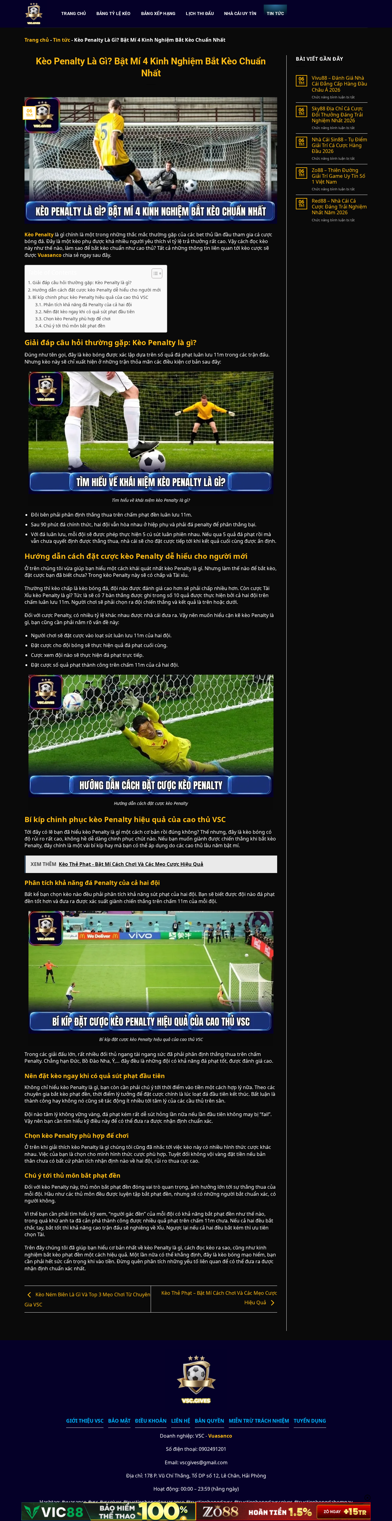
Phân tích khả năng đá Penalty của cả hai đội (87, 304)
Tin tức (275, 13)
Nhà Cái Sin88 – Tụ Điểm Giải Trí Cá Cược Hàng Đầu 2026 (339, 145)
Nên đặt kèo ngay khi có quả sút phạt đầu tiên (88, 311)
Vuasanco (220, 1435)
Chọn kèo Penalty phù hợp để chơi (77, 319)
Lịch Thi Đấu (199, 13)
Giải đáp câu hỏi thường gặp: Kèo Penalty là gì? (81, 282)
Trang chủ (73, 13)
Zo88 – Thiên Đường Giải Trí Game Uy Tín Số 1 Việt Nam (338, 176)
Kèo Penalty (39, 234)
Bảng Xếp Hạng (158, 13)
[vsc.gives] (34, 14)
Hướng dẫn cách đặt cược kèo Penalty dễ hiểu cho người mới (96, 290)
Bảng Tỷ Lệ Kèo (113, 13)
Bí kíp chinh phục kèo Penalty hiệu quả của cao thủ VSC (90, 297)
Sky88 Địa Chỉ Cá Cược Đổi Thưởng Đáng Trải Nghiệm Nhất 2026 (337, 115)
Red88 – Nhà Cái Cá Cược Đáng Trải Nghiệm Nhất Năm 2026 (339, 207)
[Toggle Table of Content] (154, 273)
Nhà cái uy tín (240, 13)
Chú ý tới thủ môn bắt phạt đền (74, 326)
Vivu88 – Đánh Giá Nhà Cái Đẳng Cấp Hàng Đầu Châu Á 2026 (339, 84)
